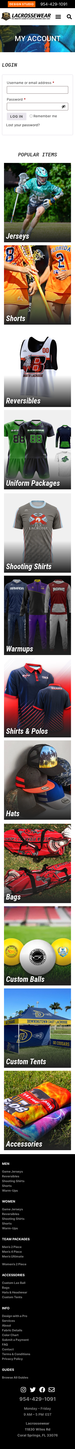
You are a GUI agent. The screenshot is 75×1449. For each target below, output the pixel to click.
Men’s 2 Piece (12, 1247)
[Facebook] (42, 1390)
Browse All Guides (15, 1377)
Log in (16, 116)
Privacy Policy (12, 1359)
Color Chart (10, 1335)
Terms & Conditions (16, 1354)
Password (23, 98)
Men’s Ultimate (13, 1256)
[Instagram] (23, 1390)
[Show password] (63, 106)
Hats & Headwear (14, 1292)
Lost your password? (23, 125)
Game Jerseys (12, 1171)
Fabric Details (12, 1330)
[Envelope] (52, 1390)
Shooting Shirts (13, 1181)
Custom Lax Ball (13, 1283)
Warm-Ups (10, 1190)
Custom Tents (12, 1297)
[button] (58, 16)
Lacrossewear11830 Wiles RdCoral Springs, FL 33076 (37, 1429)
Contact (8, 1349)
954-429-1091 (53, 4)
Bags (5, 1287)
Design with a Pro (14, 1316)
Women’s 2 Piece (14, 1264)
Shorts (7, 1186)
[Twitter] (33, 1390)
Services (8, 1321)
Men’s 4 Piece (12, 1252)
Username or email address (37, 82)
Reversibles (10, 1176)
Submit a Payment (15, 1340)
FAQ (5, 1344)
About (6, 1325)
